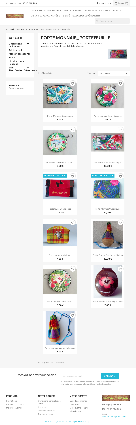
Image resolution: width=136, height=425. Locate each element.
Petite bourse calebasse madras (108, 255)
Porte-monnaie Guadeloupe (60, 116)
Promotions (11, 401)
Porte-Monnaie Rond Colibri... (60, 301)
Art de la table (73, 10)
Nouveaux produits (15, 404)
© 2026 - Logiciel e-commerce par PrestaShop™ (68, 421)
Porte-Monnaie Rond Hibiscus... (108, 116)
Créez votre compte (79, 408)
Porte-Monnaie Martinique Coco (108, 301)
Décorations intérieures (46, 10)
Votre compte (78, 396)
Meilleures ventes (14, 408)
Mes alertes (75, 411)
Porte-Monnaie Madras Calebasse (60, 348)
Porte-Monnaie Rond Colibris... (60, 162)
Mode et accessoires (97, 10)
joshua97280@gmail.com (114, 416)
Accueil (16, 38)
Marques (14, 85)
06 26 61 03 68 (29, 3)
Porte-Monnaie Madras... (60, 255)
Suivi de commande (78, 401)
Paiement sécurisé (46, 410)
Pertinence (113, 73)
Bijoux (117, 10)
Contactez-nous (45, 414)
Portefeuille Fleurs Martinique (107, 162)
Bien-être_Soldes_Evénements (82, 15)
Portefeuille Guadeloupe (60, 209)
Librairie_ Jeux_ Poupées (45, 15)
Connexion (75, 404)
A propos (42, 407)
